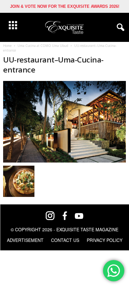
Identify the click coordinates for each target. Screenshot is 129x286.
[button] (119, 27)
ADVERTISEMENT (25, 240)
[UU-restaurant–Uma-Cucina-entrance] (64, 122)
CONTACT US (65, 240)
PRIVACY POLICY (104, 240)
